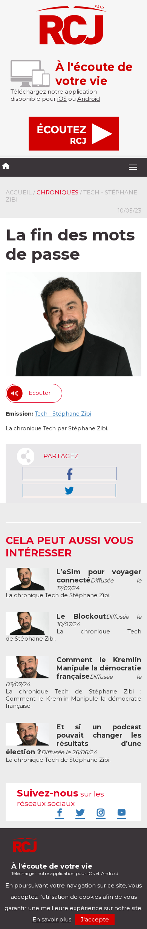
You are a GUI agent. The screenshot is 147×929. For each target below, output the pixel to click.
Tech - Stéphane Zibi (63, 413)
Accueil (19, 192)
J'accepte (95, 919)
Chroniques (57, 192)
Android (88, 98)
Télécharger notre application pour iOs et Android (64, 869)
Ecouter (40, 393)
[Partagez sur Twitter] (69, 490)
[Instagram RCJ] (100, 812)
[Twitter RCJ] (79, 812)
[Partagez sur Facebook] (69, 473)
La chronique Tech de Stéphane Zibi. (73, 583)
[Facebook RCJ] (58, 812)
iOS (62, 98)
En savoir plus (51, 919)
